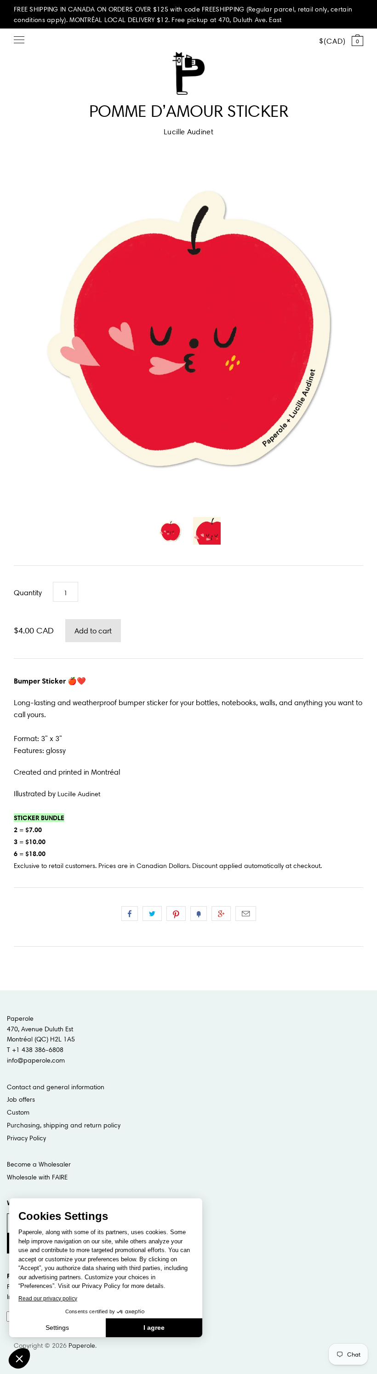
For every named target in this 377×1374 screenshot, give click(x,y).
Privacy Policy (26, 1138)
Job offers (21, 1099)
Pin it (176, 913)
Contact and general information (55, 1087)
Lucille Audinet (188, 131)
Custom (18, 1112)
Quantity (28, 592)
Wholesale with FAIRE (37, 1177)
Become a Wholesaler (39, 1164)
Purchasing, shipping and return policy (63, 1125)
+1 (221, 913)
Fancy (198, 913)
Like (129, 913)
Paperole (82, 1345)
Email (245, 913)
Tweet (152, 913)
